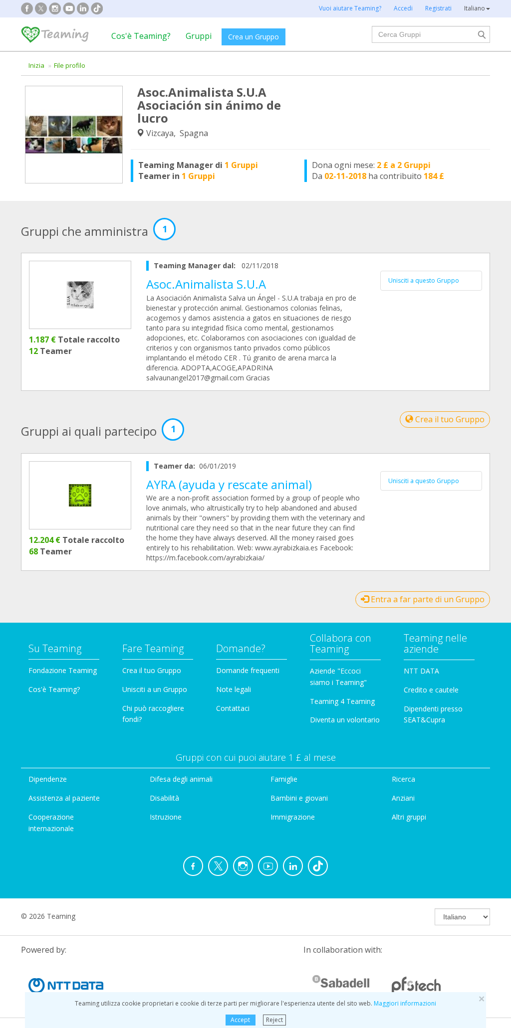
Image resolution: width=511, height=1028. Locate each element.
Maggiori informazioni (405, 1003)
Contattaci (233, 708)
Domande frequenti (247, 670)
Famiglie (283, 779)
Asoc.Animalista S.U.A (206, 284)
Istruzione (166, 817)
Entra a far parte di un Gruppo (427, 599)
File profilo (69, 65)
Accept (240, 1020)
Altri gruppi (409, 817)
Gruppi (199, 35)
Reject (274, 1020)
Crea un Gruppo (253, 36)
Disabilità (164, 798)
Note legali (233, 689)
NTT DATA (421, 671)
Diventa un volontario (345, 719)
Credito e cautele (431, 689)
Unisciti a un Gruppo (154, 689)
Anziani (403, 798)
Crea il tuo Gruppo (449, 419)
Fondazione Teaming (62, 670)
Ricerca (403, 779)
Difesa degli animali (181, 779)
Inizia (36, 65)
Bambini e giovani (299, 798)
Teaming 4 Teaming (342, 701)
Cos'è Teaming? (141, 35)
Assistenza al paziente (64, 798)
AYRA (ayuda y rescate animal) (229, 484)
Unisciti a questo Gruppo (423, 280)
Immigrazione (292, 817)
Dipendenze (47, 779)
